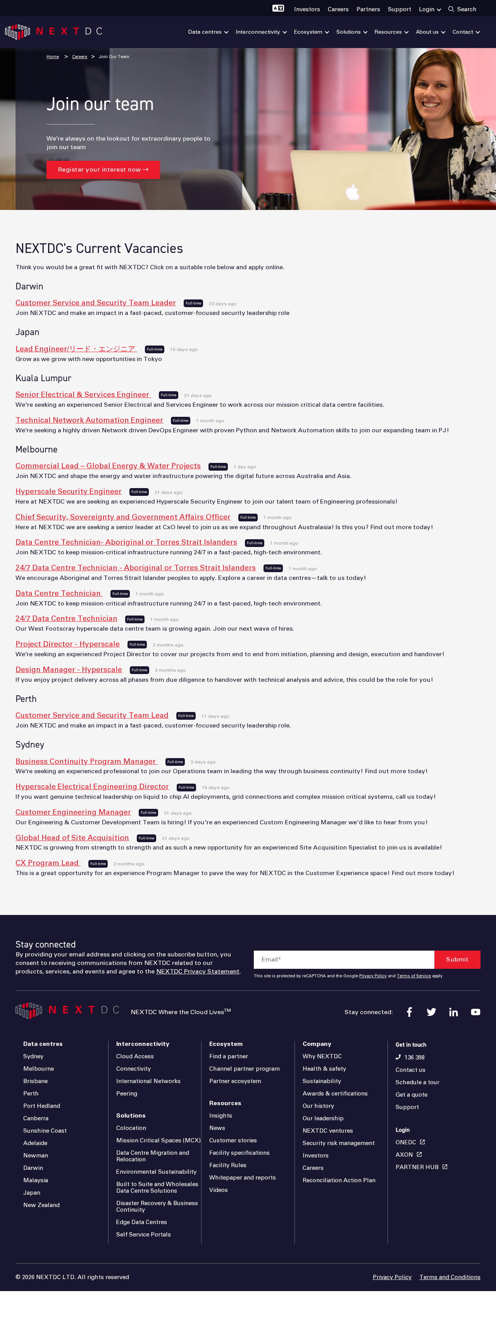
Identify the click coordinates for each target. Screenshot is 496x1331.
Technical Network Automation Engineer (89, 420)
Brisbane (35, 1081)
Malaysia (35, 1180)
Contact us (410, 1070)
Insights (220, 1116)
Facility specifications (239, 1153)
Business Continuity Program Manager (87, 761)
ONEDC (406, 1142)
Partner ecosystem (235, 1081)
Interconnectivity (142, 1044)
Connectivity (133, 1069)
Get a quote (411, 1095)
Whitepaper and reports (242, 1178)
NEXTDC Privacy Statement (197, 971)
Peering (126, 1094)
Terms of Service (414, 976)
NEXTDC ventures (328, 1131)
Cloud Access (135, 1056)
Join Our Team (114, 57)
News (217, 1128)
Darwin (33, 1168)
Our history (318, 1106)
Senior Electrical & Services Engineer (83, 395)
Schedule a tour (417, 1082)
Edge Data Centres (141, 1222)
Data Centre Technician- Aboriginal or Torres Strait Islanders (126, 542)
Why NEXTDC (322, 1056)
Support (407, 1107)
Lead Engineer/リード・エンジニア (76, 349)
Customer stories (233, 1141)
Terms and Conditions (449, 1277)
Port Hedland (41, 1106)
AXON (404, 1155)
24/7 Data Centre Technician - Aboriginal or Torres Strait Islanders (136, 568)
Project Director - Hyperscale (68, 644)
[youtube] (476, 1012)
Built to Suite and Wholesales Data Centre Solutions (157, 1187)
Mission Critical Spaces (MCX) (158, 1141)
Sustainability (322, 1081)
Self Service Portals (143, 1235)
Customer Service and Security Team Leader (96, 303)
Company (317, 1044)
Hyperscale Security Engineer (69, 491)
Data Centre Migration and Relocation (152, 1156)
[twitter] (431, 1012)
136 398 (415, 1058)
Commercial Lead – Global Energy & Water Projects (108, 466)
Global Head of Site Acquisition (72, 838)
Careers (79, 57)
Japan (31, 1193)
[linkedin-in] (454, 1012)
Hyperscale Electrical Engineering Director (92, 787)
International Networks (148, 1081)
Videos (218, 1190)
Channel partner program (244, 1069)
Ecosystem (226, 1044)
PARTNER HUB (417, 1167)
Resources (225, 1103)
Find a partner (228, 1056)
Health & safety (324, 1069)
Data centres (43, 1044)
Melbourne (38, 1069)
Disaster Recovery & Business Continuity (157, 1206)
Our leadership (323, 1118)
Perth (31, 1094)
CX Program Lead (48, 863)
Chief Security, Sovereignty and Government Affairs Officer (123, 517)
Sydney (33, 1056)
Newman (35, 1156)
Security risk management (339, 1143)
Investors (316, 1156)
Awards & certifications (335, 1094)
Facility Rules (227, 1165)
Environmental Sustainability (156, 1172)
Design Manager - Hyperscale (69, 670)
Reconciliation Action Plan (339, 1180)
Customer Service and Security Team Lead (92, 715)
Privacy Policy (373, 976)
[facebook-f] (409, 1012)
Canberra (35, 1118)
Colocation (131, 1128)
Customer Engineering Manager (73, 812)
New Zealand (41, 1205)
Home (52, 57)
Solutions (131, 1116)
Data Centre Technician (59, 593)
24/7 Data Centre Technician (66, 619)
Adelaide (35, 1143)
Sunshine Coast (45, 1131)
